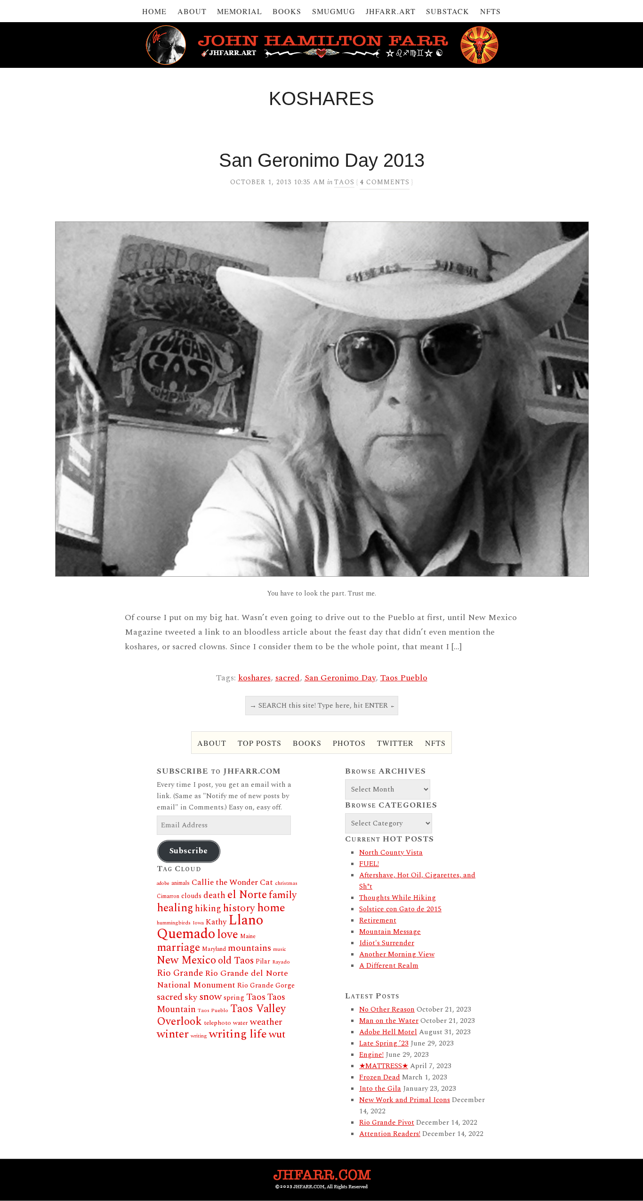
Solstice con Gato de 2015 (400, 909)
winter (173, 1034)
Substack (447, 11)
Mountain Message (390, 931)
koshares (254, 677)
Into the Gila (380, 1088)
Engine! (371, 1054)
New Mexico (186, 960)
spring (234, 997)
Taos (344, 182)
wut (277, 1034)
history (239, 908)
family (283, 895)
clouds (191, 896)
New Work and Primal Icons (404, 1100)
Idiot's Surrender (386, 943)
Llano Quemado (210, 927)
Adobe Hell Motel (388, 1032)
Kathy (216, 922)
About (192, 11)
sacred (287, 677)
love (227, 935)
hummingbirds (174, 923)
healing (175, 907)
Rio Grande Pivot (386, 1122)
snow (210, 997)
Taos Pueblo (403, 677)
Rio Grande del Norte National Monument (222, 979)
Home (154, 11)
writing (199, 1036)
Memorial (239, 11)
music (279, 949)
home (271, 907)
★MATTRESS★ (383, 1066)
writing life (238, 1034)
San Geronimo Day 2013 (322, 160)
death (214, 895)
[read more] (321, 399)
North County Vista (391, 852)
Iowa (198, 923)
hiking (208, 908)
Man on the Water (388, 1020)
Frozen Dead (379, 1077)
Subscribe (188, 851)
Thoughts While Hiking (397, 897)
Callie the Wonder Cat (232, 882)
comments (385, 182)
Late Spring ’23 (384, 1043)
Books (287, 11)
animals (180, 883)
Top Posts (259, 743)
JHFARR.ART (391, 11)
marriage (178, 948)
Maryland (214, 949)
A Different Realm (388, 965)
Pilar (263, 961)
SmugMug (333, 11)
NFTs (490, 11)
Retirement (377, 920)
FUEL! (369, 863)
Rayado (281, 962)
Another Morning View (396, 954)
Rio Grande (180, 973)
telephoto (217, 1023)
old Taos (236, 960)
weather (266, 1022)
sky (191, 997)
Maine (248, 936)
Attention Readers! (389, 1133)
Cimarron (168, 896)
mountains (249, 948)
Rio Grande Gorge (266, 985)
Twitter (395, 743)
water (240, 1023)
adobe (163, 883)
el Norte (247, 894)
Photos (349, 743)
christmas (286, 883)
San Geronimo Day (340, 677)
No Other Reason (387, 1009)
